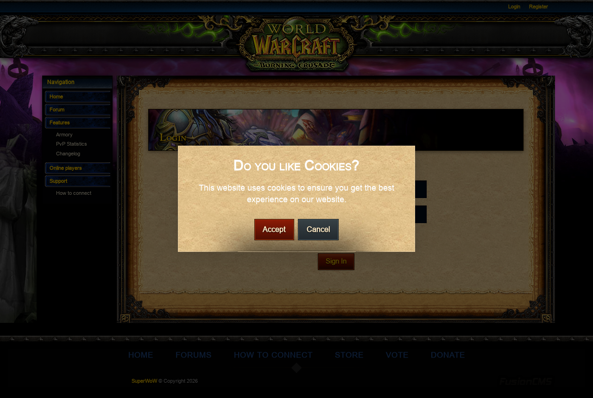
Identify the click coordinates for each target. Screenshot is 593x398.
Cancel (318, 230)
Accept (274, 230)
